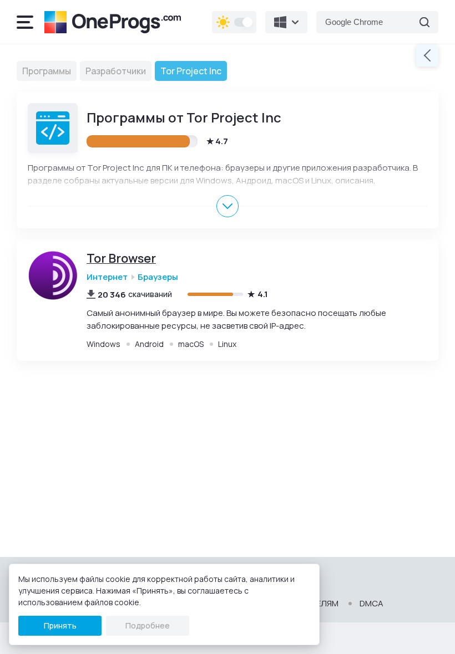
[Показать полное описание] (227, 206)
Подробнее (147, 625)
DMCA (371, 603)
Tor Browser (121, 259)
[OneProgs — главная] (112, 22)
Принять (60, 625)
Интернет (107, 277)
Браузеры (158, 277)
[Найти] (424, 22)
